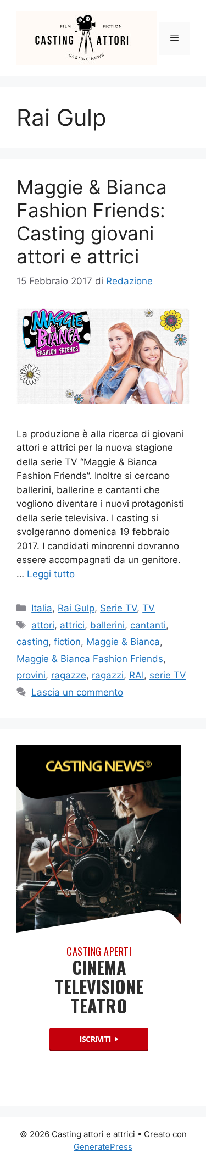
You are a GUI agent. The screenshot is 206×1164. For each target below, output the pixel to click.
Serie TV (118, 608)
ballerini (107, 625)
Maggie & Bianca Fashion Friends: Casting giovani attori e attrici (91, 221)
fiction (67, 641)
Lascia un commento (77, 692)
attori (42, 625)
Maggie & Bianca (123, 641)
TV (148, 608)
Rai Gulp (76, 608)
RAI (136, 675)
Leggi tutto (51, 574)
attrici (72, 625)
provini (31, 675)
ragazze (68, 675)
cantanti (148, 625)
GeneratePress (103, 1146)
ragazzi (108, 675)
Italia (41, 608)
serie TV (167, 675)
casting (32, 641)
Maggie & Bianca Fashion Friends (89, 658)
